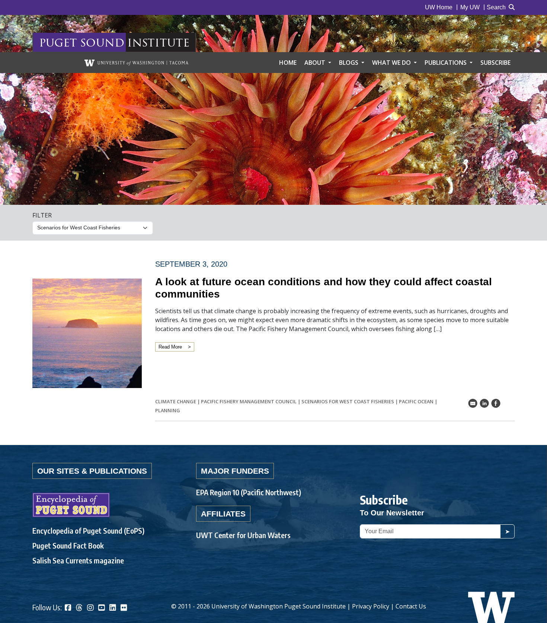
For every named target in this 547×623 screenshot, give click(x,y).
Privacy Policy (370, 606)
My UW (470, 7)
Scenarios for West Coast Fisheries (347, 401)
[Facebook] (68, 608)
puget (58, 42)
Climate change (175, 401)
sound (102, 42)
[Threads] (79, 608)
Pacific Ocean (416, 401)
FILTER (42, 215)
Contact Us (411, 606)
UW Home (438, 7)
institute (158, 42)
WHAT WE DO (392, 62)
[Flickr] (124, 608)
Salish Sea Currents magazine (78, 560)
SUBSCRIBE (495, 62)
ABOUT (315, 62)
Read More (170, 347)
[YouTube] (101, 608)
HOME (288, 62)
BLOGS (349, 62)
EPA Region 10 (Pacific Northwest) (248, 492)
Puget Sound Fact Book (68, 545)
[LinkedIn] (113, 608)
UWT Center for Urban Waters (243, 535)
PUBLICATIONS (446, 62)
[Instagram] (90, 608)
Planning (167, 410)
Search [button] (496, 7)
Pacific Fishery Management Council (249, 401)
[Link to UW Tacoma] (136, 62)
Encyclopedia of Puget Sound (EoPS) (88, 530)
